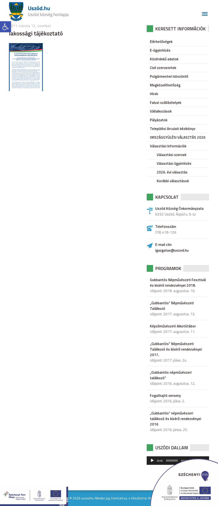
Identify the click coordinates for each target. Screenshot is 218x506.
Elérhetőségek (161, 41)
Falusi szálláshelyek (165, 102)
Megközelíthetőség (165, 85)
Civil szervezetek (163, 67)
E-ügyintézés (160, 50)
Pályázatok (158, 120)
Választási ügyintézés (174, 163)
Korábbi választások (173, 181)
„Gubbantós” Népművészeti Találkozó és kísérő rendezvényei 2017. (176, 349)
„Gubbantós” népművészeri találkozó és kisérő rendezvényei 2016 (175, 418)
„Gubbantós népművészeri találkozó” (171, 375)
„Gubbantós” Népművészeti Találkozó (172, 305)
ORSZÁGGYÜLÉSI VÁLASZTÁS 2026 (177, 137)
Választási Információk (168, 146)
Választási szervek (171, 155)
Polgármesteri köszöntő (169, 76)
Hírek (154, 94)
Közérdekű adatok (164, 59)
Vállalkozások (161, 111)
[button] (5, 26)
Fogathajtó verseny (165, 395)
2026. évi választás (172, 172)
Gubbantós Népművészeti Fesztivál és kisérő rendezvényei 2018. (178, 282)
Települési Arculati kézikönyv (172, 128)
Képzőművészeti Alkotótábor (173, 326)
